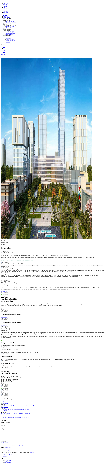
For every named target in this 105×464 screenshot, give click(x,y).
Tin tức (5, 7)
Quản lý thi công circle (11, 22)
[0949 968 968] (7, 461)
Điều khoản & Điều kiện (9, 454)
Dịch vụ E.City (6, 17)
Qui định (8, 42)
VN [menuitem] (4, 47)
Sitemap (5, 456)
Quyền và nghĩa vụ (10, 40)
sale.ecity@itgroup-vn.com (10, 450)
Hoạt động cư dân (10, 21)
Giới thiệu (5, 12)
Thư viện (5, 3)
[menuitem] (4, 47)
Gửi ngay (3, 441)
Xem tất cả (3, 401)
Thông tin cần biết (10, 39)
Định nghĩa (8, 38)
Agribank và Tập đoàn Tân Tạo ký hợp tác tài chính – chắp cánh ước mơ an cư (18, 405)
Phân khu (5, 16)
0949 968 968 (8, 445)
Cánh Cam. (31, 452)
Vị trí (4, 13)
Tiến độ (5, 4)
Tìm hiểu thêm (4, 291)
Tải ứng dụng (9, 27)
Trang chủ (5, 11)
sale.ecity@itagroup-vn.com (22, 445)
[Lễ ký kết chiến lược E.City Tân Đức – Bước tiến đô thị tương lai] (4, 410)
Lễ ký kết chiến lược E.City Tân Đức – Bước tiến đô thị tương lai (15, 413)
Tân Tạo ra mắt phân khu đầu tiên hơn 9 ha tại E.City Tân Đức (15, 417)
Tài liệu (5, 6)
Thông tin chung (10, 31)
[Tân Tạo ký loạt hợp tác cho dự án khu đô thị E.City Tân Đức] (4, 407)
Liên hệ (5, 8)
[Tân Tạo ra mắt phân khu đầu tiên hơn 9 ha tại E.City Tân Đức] (4, 414)
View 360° (3, 54)
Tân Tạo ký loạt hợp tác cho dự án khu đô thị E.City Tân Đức (15, 409)
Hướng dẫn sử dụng (10, 26)
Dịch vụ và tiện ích (10, 33)
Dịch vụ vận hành (10, 34)
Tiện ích (5, 15)
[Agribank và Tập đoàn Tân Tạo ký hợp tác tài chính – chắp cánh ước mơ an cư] (4, 403)
